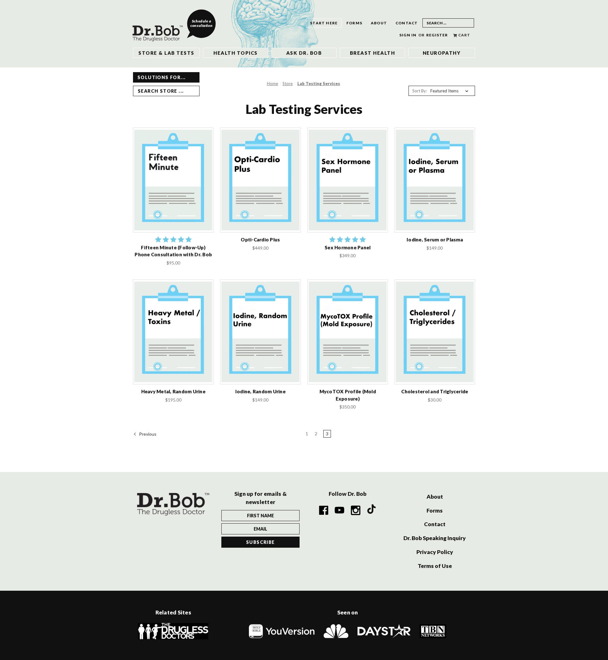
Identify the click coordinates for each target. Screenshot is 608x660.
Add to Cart (173, 186)
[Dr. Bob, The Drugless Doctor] (159, 28)
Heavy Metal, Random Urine (173, 391)
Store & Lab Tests (166, 53)
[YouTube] (339, 510)
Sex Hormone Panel (347, 247)
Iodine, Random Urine (260, 391)
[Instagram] (355, 510)
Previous (147, 434)
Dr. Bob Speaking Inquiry (434, 538)
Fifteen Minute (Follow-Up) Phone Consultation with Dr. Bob (173, 251)
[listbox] (450, 91)
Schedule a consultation (201, 23)
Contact (407, 23)
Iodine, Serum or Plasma (435, 239)
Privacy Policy (434, 552)
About (379, 23)
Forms (354, 23)
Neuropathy (442, 53)
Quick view (173, 173)
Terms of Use (435, 566)
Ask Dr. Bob (304, 53)
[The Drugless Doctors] (173, 630)
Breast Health (372, 53)
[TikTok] (371, 510)
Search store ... (161, 91)
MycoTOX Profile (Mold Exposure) (348, 395)
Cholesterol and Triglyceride (434, 391)
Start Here (324, 23)
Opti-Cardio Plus (260, 239)
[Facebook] (323, 510)
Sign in (407, 35)
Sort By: (419, 90)
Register (437, 35)
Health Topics (235, 53)
